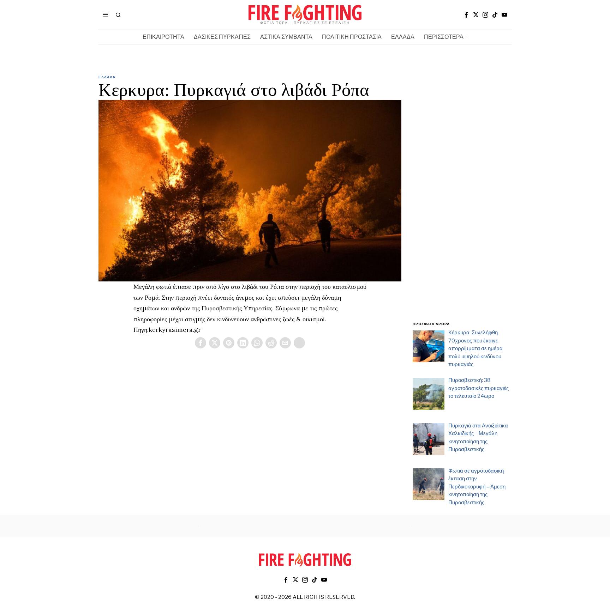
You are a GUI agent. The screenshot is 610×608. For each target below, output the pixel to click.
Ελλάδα (106, 77)
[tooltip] (466, 15)
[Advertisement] (462, 202)
